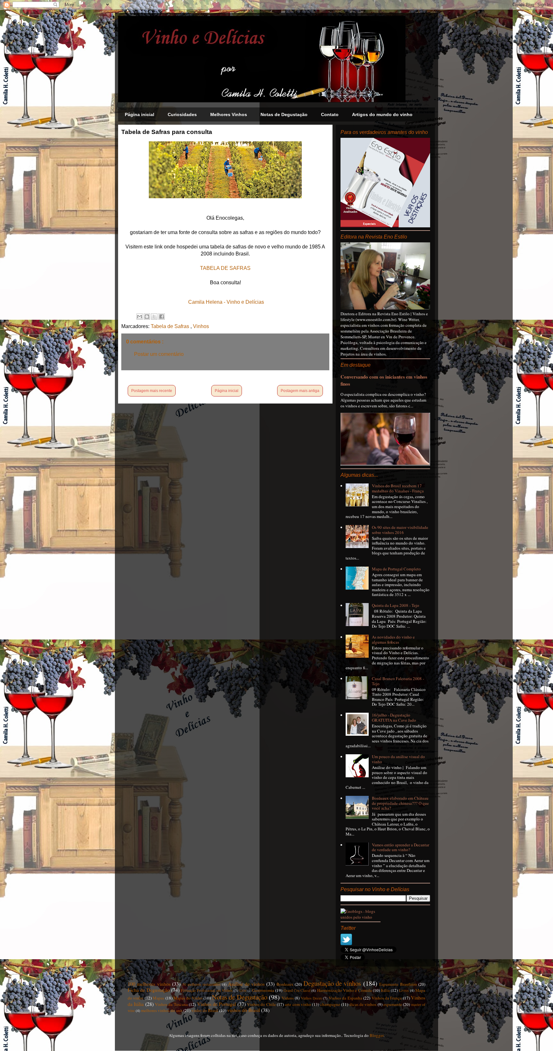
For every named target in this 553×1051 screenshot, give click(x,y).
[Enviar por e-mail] (139, 316)
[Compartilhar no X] (154, 316)
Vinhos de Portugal (216, 1004)
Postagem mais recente (151, 390)
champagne (330, 1004)
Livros (404, 990)
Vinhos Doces (311, 998)
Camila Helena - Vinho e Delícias (226, 302)
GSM (242, 990)
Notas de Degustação (284, 114)
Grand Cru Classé (297, 990)
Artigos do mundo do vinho (382, 114)
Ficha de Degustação (149, 990)
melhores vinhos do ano (161, 1010)
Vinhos (201, 326)
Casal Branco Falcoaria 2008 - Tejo (398, 681)
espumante (392, 1004)
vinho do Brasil (204, 1010)
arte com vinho (298, 1004)
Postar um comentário (159, 354)
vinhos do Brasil (243, 1010)
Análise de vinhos (246, 984)
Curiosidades (182, 114)
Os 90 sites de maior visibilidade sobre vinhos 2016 (400, 529)
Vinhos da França (387, 998)
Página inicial (139, 114)
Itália (385, 990)
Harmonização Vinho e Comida (344, 990)
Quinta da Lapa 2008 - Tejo (395, 605)
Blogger (376, 1035)
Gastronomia (263, 990)
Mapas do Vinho (188, 998)
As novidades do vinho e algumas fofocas (393, 639)
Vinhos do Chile (261, 1004)
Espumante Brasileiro (398, 984)
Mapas (158, 998)
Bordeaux (284, 984)
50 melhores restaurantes (201, 984)
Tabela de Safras (170, 326)
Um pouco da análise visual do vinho (398, 759)
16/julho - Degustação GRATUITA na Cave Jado (394, 717)
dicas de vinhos (363, 1004)
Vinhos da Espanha (345, 998)
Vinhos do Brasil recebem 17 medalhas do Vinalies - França (398, 488)
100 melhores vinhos (149, 984)
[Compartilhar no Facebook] (161, 316)
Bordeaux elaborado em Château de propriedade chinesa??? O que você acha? (400, 803)
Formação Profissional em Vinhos (207, 990)
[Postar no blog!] (147, 316)
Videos (288, 998)
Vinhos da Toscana (171, 1004)
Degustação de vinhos (332, 983)
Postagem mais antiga (300, 390)
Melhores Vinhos (228, 114)
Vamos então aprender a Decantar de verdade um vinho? (400, 847)
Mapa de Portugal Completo (396, 569)
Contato (330, 114)
